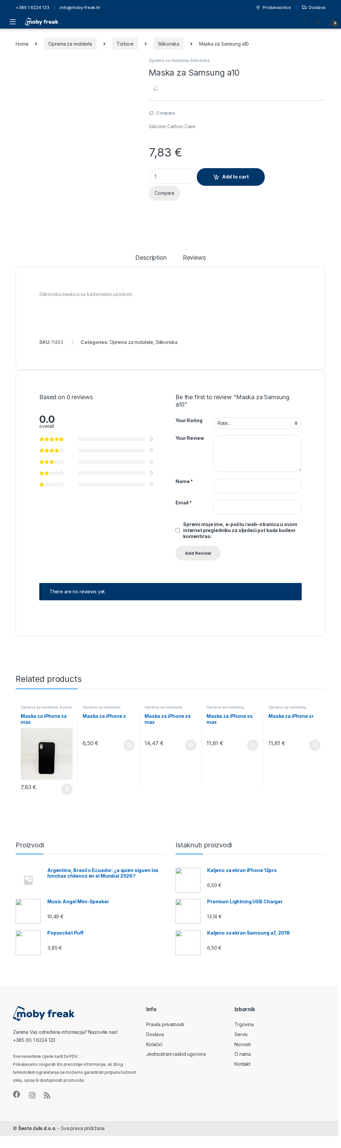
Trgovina (244, 1024)
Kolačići (154, 1044)
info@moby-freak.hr (80, 7)
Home (22, 44)
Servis (241, 1034)
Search (304, 21)
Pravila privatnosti (165, 1024)
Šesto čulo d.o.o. (37, 1128)
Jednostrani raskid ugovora (175, 1054)
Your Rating (188, 420)
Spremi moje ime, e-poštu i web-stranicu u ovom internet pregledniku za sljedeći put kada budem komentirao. (240, 530)
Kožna (65, 707)
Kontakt (242, 1064)
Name (184, 481)
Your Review (189, 438)
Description (150, 258)
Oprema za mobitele (70, 44)
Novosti (242, 1044)
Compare (165, 113)
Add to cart (235, 176)
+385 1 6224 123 (32, 7)
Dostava (317, 7)
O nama (242, 1054)
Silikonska (168, 44)
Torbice (125, 44)
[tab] (150, 261)
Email (183, 502)
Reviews (194, 258)
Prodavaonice (277, 7)
